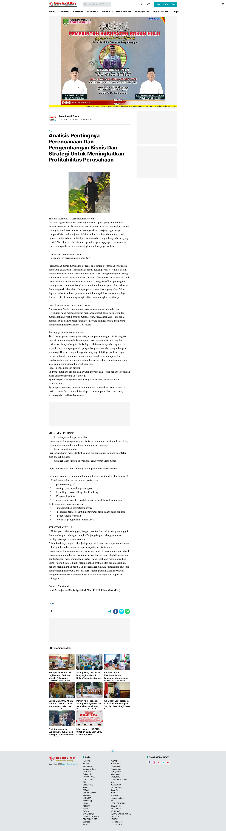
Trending (64, 11)
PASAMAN (92, 11)
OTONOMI (115, 816)
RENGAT (86, 806)
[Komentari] (50, 611)
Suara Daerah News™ (70, 764)
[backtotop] (113, 751)
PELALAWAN (116, 785)
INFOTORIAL (88, 779)
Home (52, 11)
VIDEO (86, 824)
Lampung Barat (89, 769)
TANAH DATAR (117, 822)
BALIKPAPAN (116, 808)
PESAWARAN (160, 11)
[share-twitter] (121, 611)
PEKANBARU (123, 11)
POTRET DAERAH (118, 803)
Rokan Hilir (87, 774)
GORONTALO (89, 814)
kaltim (85, 808)
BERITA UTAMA (89, 793)
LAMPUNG (87, 771)
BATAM (86, 811)
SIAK (51, 131)
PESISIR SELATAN (90, 819)
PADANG (87, 795)
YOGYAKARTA (116, 824)
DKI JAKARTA (116, 787)
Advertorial (115, 774)
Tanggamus (116, 769)
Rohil (85, 787)
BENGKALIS (88, 785)
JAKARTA (87, 798)
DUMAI (86, 790)
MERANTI (107, 11)
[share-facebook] (115, 611)
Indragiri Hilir (116, 771)
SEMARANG (116, 806)
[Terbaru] (142, 4)
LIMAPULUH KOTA (91, 816)
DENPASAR (115, 811)
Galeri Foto (115, 790)
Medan (86, 803)
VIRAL (113, 800)
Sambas (86, 822)
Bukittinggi (87, 800)
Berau (113, 782)
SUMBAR (114, 795)
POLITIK (114, 819)
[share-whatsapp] (127, 611)
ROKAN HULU (89, 777)
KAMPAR (78, 11)
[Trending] (148, 4)
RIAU (113, 793)
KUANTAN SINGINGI (119, 779)
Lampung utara (117, 798)
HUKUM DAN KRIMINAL (121, 814)
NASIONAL (115, 777)
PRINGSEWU (141, 11)
